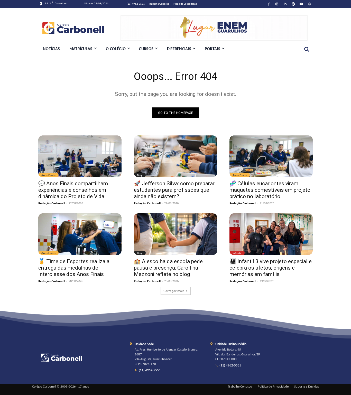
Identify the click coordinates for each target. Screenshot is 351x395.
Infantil (237, 253)
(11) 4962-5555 (150, 370)
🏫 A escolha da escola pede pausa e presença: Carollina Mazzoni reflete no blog (168, 267)
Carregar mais (173, 291)
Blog (140, 175)
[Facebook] (269, 4)
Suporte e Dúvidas (306, 386)
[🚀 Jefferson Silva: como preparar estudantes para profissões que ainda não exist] (175, 156)
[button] (306, 49)
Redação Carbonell (51, 203)
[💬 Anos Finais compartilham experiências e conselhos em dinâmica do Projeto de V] (80, 156)
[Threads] (309, 4)
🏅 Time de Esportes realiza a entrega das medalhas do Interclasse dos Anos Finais (73, 267)
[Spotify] (293, 4)
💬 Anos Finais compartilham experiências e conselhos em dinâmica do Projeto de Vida (73, 189)
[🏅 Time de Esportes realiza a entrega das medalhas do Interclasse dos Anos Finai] (80, 234)
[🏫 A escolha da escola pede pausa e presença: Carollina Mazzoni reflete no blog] (175, 234)
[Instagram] (277, 4)
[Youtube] (301, 4)
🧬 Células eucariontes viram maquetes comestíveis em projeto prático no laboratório (269, 189)
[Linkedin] (285, 4)
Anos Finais (48, 175)
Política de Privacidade (273, 386)
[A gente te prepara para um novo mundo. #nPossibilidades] (79, 28)
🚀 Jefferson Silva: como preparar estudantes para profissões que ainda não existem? (174, 189)
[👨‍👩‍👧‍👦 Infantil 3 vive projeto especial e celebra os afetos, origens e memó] (271, 234)
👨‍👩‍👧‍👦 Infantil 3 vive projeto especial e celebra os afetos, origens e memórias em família (270, 267)
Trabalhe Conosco (240, 386)
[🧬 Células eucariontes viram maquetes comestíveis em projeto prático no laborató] (271, 156)
